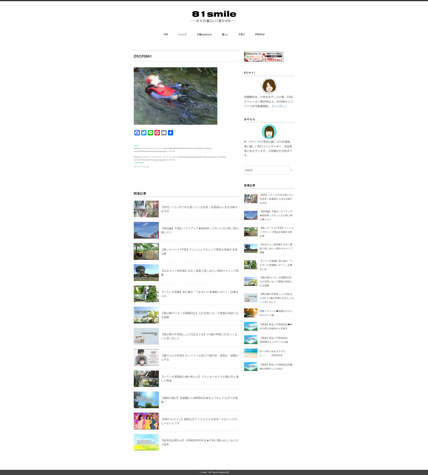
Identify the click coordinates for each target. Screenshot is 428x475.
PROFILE (260, 34)
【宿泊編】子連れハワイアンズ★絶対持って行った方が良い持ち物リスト (276, 215)
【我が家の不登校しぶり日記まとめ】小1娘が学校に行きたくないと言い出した (277, 298)
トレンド (182, 34)
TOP (166, 34)
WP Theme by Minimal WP (219, 472)
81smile (204, 472)
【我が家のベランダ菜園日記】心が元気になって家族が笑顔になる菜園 (276, 281)
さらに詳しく (280, 106)
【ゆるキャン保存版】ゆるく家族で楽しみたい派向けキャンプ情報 (276, 248)
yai (147, 166)
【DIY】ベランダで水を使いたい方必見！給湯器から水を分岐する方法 (277, 198)
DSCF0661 (139, 162)
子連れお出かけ (204, 34)
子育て (242, 34)
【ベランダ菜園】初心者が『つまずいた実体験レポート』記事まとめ (276, 264)
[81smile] (214, 10)
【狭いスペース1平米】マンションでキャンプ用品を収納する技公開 (277, 231)
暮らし (225, 34)
